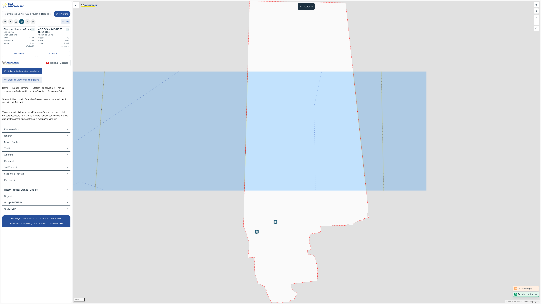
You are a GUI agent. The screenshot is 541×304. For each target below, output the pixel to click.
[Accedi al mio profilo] (536, 4)
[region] (306, 152)
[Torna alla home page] (13, 5)
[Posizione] (536, 28)
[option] (4, 21)
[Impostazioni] (536, 11)
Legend (536, 301)
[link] (526, 288)
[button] (257, 231)
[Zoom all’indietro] (536, 22)
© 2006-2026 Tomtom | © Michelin (519, 301)
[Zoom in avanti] (536, 17)
